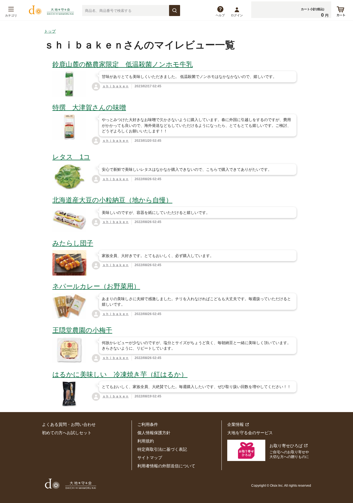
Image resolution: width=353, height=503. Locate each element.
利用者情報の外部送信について (166, 465)
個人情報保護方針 (153, 432)
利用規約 (145, 441)
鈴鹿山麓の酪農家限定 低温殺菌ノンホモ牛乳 (122, 64)
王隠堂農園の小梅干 (82, 330)
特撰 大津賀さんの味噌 (89, 107)
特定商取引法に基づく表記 (162, 449)
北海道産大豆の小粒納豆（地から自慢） (112, 200)
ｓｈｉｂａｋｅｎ (115, 86)
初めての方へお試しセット (67, 432)
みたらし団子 (72, 243)
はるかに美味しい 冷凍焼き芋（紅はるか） (120, 374)
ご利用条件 (147, 424)
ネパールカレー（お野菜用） (96, 286)
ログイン (237, 15)
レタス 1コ (71, 157)
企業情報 (235, 424)
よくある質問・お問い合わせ (69, 424)
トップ (50, 31)
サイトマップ (149, 457)
